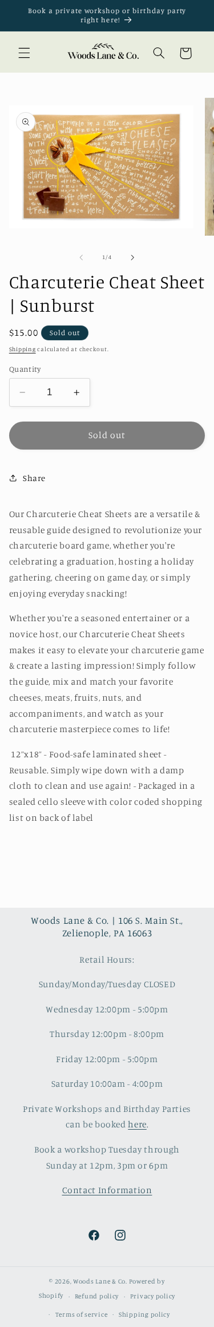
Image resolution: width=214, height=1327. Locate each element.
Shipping (22, 348)
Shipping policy (144, 1314)
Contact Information (107, 1190)
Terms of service (81, 1314)
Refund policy (97, 1296)
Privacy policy (152, 1296)
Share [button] (34, 478)
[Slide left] (81, 257)
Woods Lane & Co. (100, 1281)
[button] (24, 53)
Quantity (25, 369)
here (137, 1124)
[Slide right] (133, 257)
